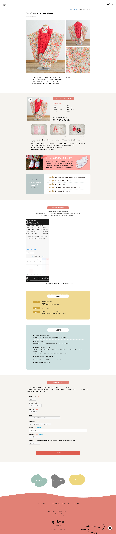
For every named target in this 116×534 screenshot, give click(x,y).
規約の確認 (32, 434)
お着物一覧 (75, 9)
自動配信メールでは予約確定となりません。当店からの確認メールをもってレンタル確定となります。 (52, 440)
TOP (70, 9)
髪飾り (30, 415)
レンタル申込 (58, 453)
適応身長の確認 (33, 403)
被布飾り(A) (32, 421)
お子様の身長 (32, 397)
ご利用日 (31, 428)
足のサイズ (31, 409)
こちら (61, 283)
